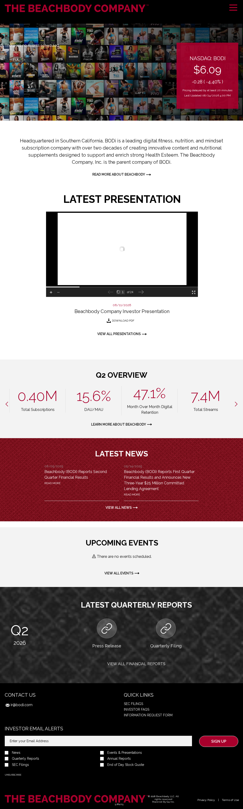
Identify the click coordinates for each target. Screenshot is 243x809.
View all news (119, 507)
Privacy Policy (206, 800)
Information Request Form (148, 715)
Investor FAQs (136, 709)
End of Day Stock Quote (125, 765)
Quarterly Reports (25, 758)
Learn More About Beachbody (118, 424)
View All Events (118, 573)
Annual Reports (119, 758)
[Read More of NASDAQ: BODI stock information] (207, 76)
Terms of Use (230, 800)
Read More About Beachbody (118, 174)
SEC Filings (133, 704)
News (16, 752)
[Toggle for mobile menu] (233, 8)
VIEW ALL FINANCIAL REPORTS (136, 664)
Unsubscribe (13, 774)
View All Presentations (119, 334)
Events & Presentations (124, 752)
